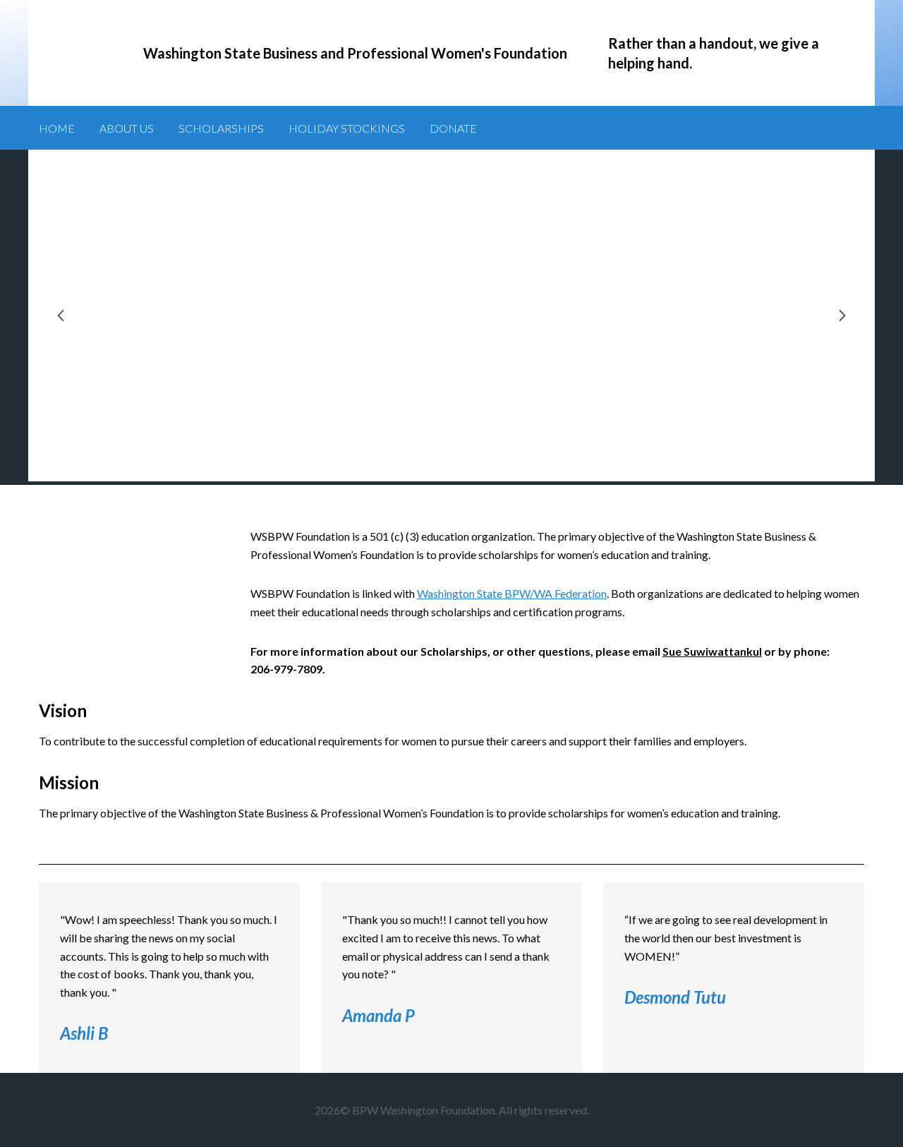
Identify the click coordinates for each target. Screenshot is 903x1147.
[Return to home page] (77, 53)
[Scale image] (451, 315)
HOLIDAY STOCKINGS (347, 128)
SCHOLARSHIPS (221, 128)
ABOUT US (126, 128)
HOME (57, 128)
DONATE (453, 128)
